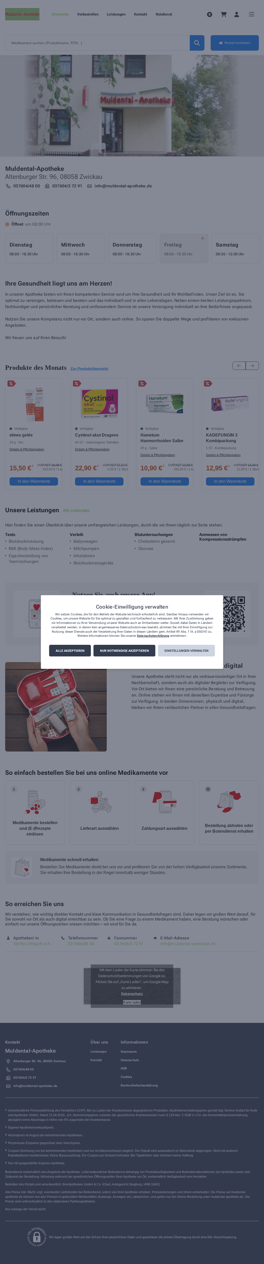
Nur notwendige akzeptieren (124, 651)
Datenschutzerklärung (153, 636)
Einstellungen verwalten (186, 651)
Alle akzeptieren (70, 651)
